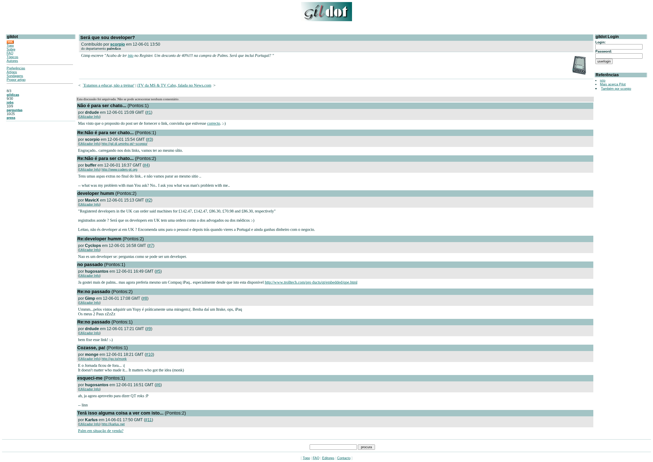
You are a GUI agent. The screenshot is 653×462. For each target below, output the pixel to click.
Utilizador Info (89, 117)
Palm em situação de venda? (100, 431)
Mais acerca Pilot (613, 84)
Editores (328, 458)
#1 (148, 112)
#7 (150, 245)
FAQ (10, 53)
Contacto (343, 458)
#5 (158, 271)
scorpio (117, 44)
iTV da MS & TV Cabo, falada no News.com (174, 85)
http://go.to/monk (114, 359)
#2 (148, 200)
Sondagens (15, 76)
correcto (213, 123)
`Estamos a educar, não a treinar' (108, 85)
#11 (148, 420)
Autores (12, 61)
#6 (158, 385)
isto (130, 55)
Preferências (16, 68)
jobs (10, 102)
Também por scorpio (616, 89)
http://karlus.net (113, 424)
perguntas (14, 110)
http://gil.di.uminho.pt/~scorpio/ (124, 144)
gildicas (13, 95)
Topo (10, 45)
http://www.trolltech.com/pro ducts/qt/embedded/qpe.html (311, 282)
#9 (148, 329)
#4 (146, 165)
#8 (145, 298)
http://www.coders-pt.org (119, 169)
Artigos (12, 72)
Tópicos (12, 57)
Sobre (11, 49)
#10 (149, 354)
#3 (149, 139)
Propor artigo (16, 80)
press (11, 118)
